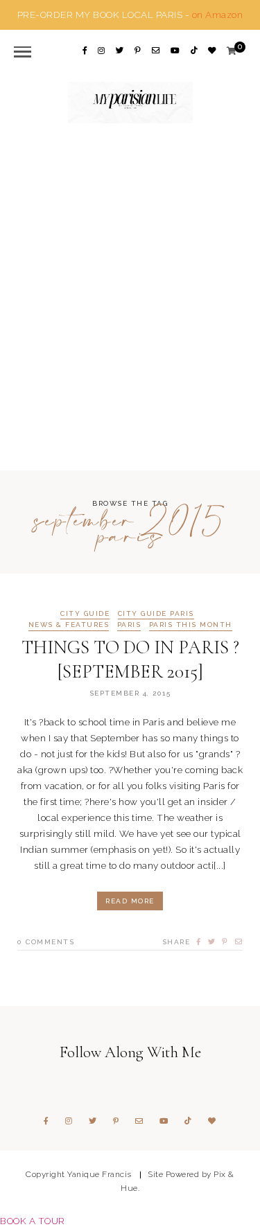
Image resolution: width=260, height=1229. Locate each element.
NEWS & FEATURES (69, 624)
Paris (129, 624)
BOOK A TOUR (32, 1220)
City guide (85, 613)
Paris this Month (190, 624)
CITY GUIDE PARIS (156, 613)
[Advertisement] (130, 295)
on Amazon (217, 14)
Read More (130, 901)
